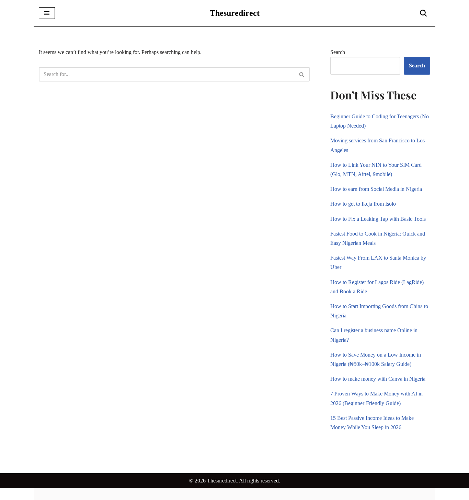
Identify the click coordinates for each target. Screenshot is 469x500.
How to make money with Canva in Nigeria (377, 379)
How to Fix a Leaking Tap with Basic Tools (378, 219)
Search (337, 52)
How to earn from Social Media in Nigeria (376, 189)
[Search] (423, 13)
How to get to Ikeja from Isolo (363, 204)
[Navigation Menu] (47, 13)
